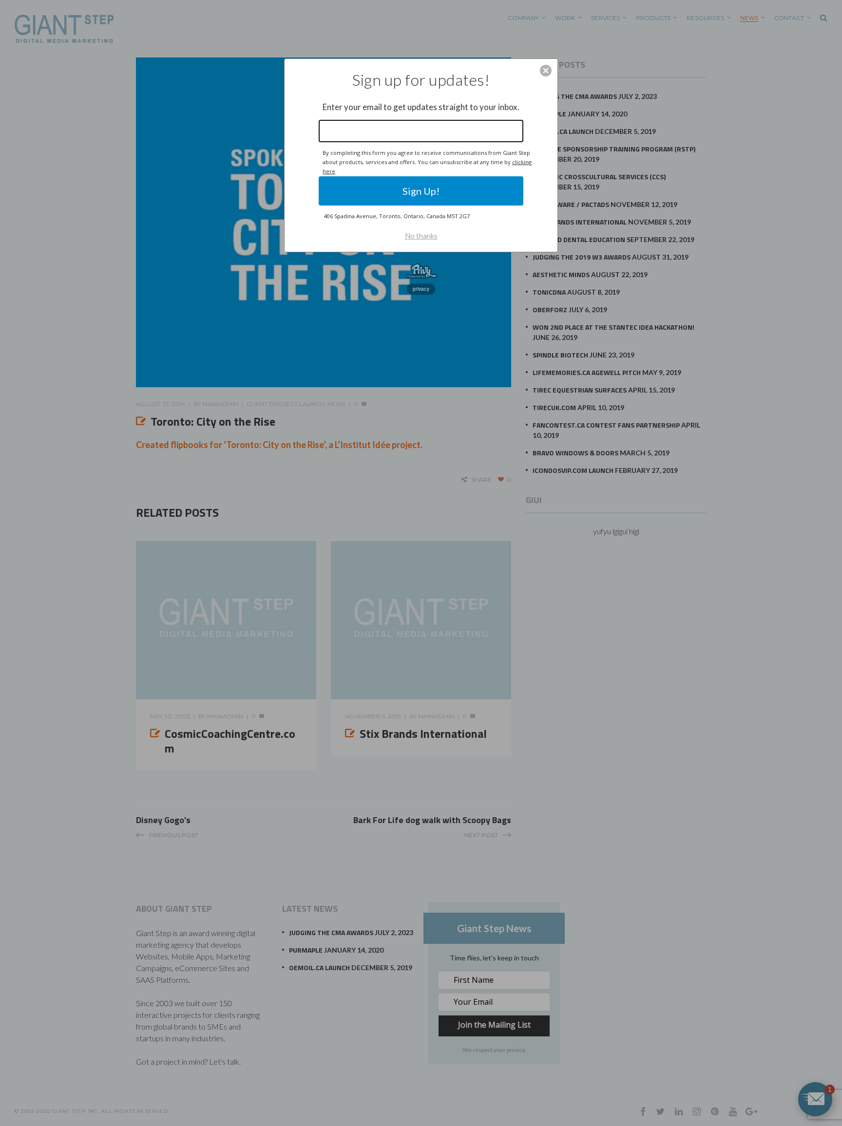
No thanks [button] (421, 235)
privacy (421, 288)
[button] (546, 70)
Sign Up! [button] (421, 191)
